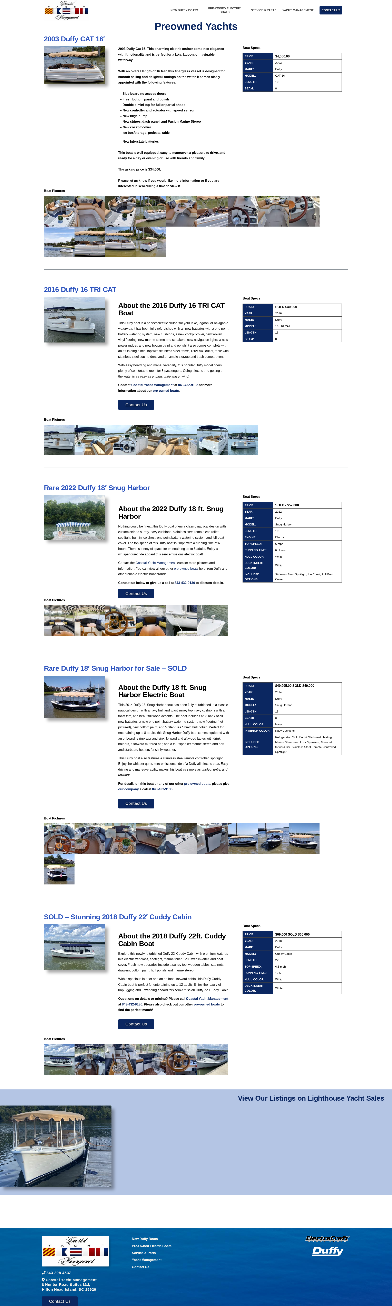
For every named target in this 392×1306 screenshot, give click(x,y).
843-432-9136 (188, 385)
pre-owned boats (166, 390)
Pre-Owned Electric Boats (224, 10)
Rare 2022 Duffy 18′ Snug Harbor (97, 488)
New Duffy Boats (184, 10)
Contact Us (331, 10)
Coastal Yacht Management (152, 385)
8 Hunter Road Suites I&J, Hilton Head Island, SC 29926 (69, 1285)
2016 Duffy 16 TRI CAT (80, 289)
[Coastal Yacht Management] (75, 1252)
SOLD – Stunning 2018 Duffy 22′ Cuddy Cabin (118, 917)
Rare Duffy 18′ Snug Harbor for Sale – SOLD (115, 668)
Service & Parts (263, 10)
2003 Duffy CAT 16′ (74, 39)
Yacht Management (298, 10)
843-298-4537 (59, 1273)
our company (128, 789)
